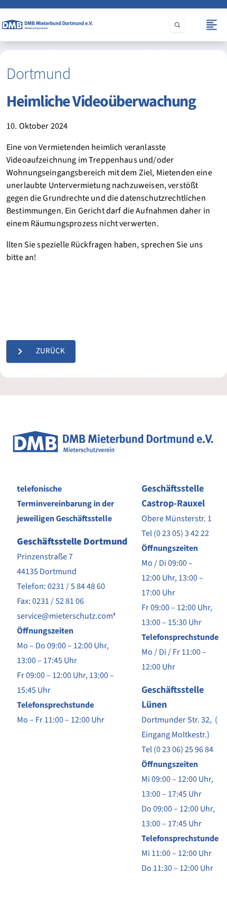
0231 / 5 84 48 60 (76, 586)
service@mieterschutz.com (65, 616)
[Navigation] (212, 25)
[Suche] (177, 24)
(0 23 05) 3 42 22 (181, 533)
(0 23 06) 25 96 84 (183, 749)
